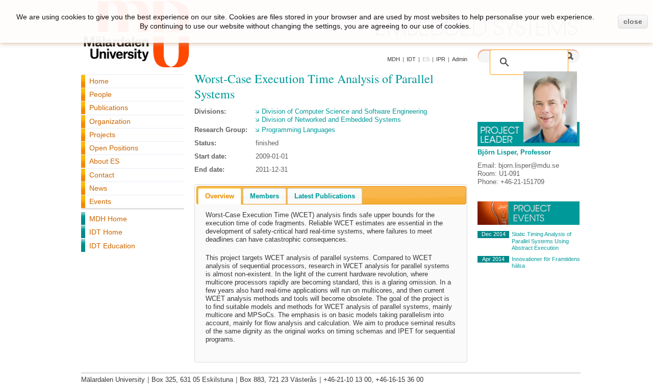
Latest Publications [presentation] (324, 196)
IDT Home (105, 232)
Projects (102, 135)
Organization (110, 121)
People (100, 94)
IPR (440, 59)
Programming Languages (298, 130)
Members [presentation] (264, 196)
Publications (108, 108)
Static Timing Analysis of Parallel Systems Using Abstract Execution (541, 241)
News (98, 188)
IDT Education (112, 246)
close (632, 21)
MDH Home (108, 219)
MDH (393, 59)
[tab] (219, 196)
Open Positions (113, 148)
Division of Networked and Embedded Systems (331, 119)
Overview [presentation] (219, 196)
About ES (104, 161)
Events (100, 201)
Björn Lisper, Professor (514, 152)
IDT (411, 59)
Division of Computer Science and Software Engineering (344, 111)
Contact (101, 175)
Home (99, 81)
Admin (459, 59)
